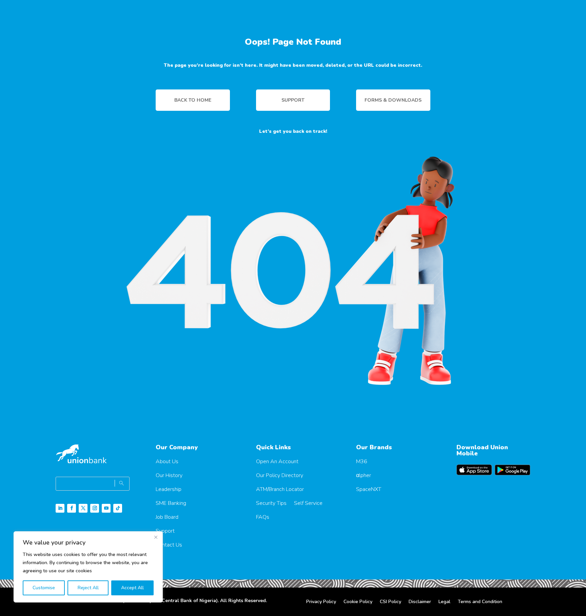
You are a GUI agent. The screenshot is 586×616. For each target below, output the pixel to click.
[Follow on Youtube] (106, 508)
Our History (169, 475)
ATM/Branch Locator (280, 489)
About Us (167, 461)
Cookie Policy (358, 602)
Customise (44, 587)
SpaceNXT (368, 489)
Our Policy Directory (279, 475)
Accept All (132, 587)
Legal (444, 602)
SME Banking (171, 503)
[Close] (156, 537)
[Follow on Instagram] (94, 508)
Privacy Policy (321, 602)
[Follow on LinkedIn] (60, 508)
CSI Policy (390, 602)
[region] (88, 566)
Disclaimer (420, 602)
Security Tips (271, 503)
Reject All (88, 587)
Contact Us (169, 545)
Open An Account (277, 461)
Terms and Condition (480, 602)
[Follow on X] (83, 508)
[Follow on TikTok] (117, 508)
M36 (361, 461)
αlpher (363, 475)
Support (165, 531)
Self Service (308, 503)
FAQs (262, 517)
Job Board (167, 517)
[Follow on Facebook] (71, 508)
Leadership (168, 489)
